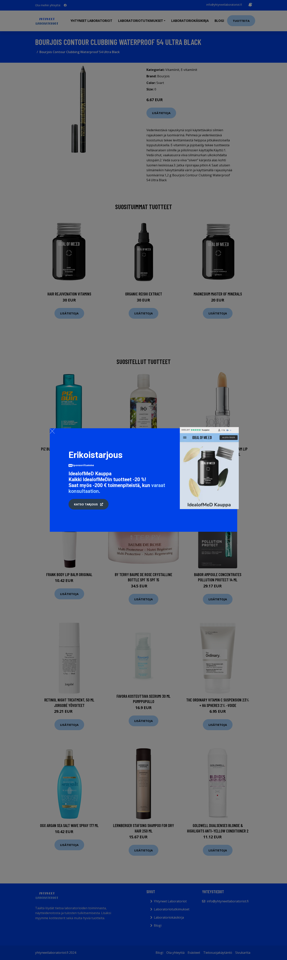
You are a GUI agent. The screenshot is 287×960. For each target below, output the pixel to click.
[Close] (52, 431)
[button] (89, 504)
